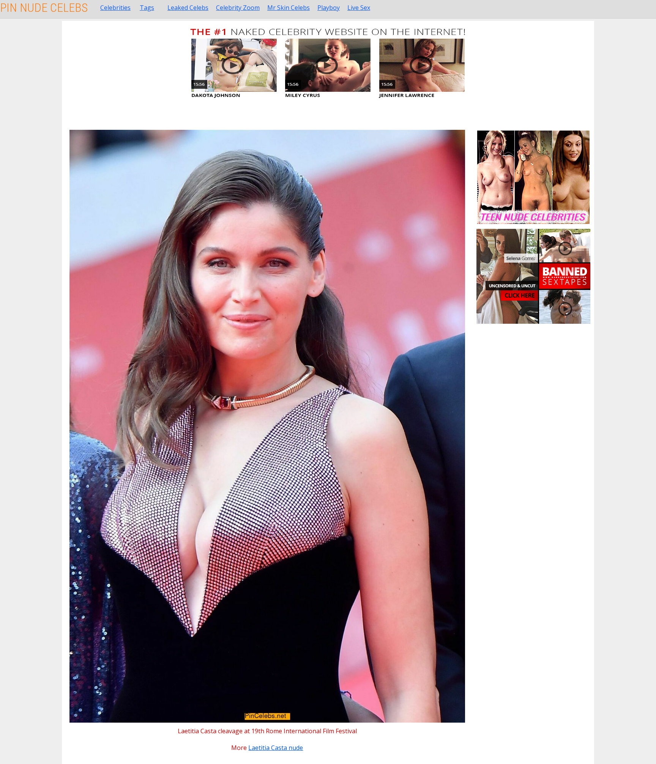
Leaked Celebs (187, 7)
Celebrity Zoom (238, 7)
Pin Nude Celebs (44, 7)
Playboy (328, 7)
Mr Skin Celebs (288, 7)
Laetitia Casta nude (275, 748)
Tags (147, 7)
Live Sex (358, 7)
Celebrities (115, 7)
